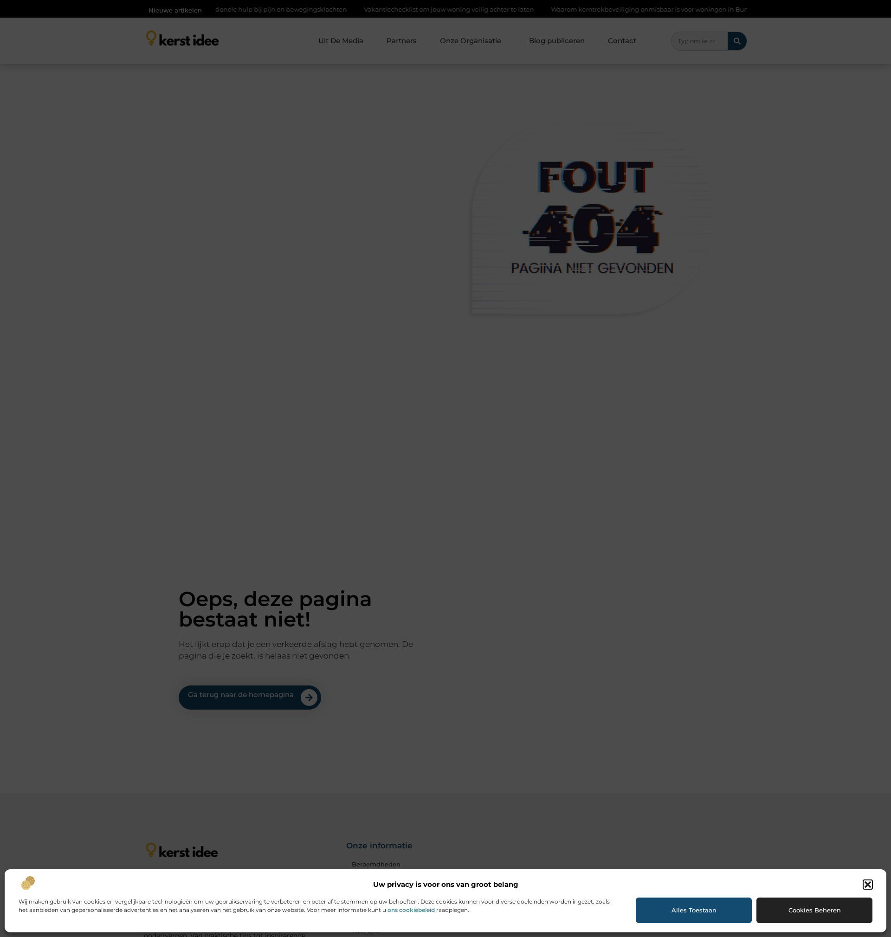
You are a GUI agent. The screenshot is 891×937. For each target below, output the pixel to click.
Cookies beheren (814, 910)
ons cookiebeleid (411, 909)
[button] (867, 884)
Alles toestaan (694, 910)
